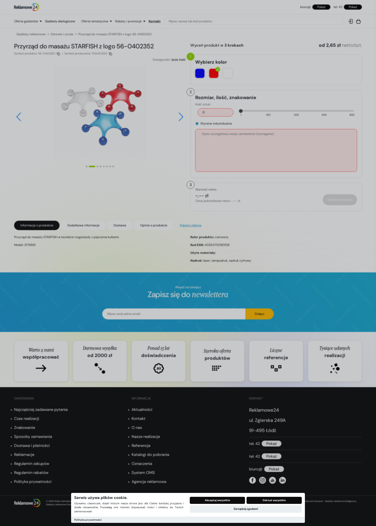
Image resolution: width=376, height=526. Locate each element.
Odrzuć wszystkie (274, 500)
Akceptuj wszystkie (217, 500)
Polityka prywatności (88, 519)
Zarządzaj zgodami (246, 509)
